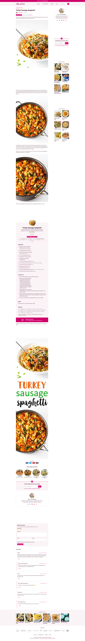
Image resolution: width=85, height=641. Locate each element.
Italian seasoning (27, 266)
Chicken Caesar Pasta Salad (36, 477)
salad (32, 148)
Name (18, 538)
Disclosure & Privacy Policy (44, 638)
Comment (19, 531)
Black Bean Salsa (65, 81)
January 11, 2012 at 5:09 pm (43, 592)
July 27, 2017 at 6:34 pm (43, 573)
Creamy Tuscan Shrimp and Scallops (57, 93)
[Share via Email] (37, 463)
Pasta (21, 7)
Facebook (34, 488)
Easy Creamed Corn (37, 622)
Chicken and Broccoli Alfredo (44, 477)
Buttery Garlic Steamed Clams (56, 71)
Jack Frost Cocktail (64, 622)
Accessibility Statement (51, 638)
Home (17, 7)
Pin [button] (32, 236)
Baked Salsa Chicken (65, 92)
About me (65, 18)
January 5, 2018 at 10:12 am (43, 563)
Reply (20, 568)
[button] (20, 8)
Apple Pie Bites (27, 622)
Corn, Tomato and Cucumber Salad (57, 82)
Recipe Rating (19, 528)
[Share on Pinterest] (33, 463)
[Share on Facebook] (27, 463)
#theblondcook (39, 320)
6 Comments (18, 8)
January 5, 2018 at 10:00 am (43, 552)
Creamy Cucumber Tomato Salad (65, 71)
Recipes (19, 7)
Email (33, 538)
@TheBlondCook (31, 320)
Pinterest (30, 488)
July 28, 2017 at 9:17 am (43, 583)
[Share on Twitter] (30, 463)
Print (29, 236)
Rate (36, 236)
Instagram (38, 488)
